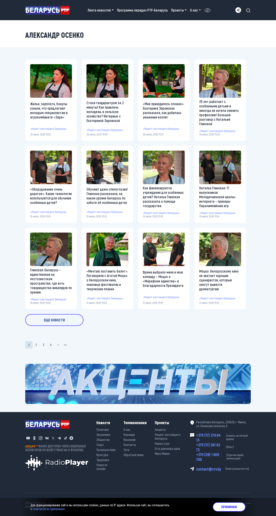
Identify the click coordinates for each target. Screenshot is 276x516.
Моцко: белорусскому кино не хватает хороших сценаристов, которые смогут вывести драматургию (219, 280)
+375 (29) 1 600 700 (220, 457)
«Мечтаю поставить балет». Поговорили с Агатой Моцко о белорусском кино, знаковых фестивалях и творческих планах (107, 280)
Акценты (160, 429)
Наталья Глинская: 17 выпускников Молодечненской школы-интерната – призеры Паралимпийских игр (217, 197)
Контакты (129, 445)
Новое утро (162, 443)
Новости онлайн (101, 467)
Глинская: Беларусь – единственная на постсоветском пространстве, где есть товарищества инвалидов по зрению (51, 281)
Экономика (103, 434)
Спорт (100, 445)
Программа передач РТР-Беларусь (142, 10)
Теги (126, 450)
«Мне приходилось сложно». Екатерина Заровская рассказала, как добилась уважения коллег (163, 110)
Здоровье (102, 460)
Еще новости (54, 320)
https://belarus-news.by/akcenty (47, 366)
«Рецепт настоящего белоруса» (48, 128)
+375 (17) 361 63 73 (215, 447)
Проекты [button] (177, 10)
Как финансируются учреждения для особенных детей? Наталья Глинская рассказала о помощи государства (163, 197)
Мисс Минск (162, 453)
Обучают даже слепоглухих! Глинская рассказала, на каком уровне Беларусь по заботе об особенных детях (107, 196)
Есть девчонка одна (167, 448)
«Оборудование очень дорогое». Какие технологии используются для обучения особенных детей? (51, 196)
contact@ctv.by (222, 469)
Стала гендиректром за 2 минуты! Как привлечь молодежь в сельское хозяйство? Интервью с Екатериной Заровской (105, 112)
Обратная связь (133, 455)
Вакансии (129, 440)
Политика (102, 429)
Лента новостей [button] (99, 10)
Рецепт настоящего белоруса (167, 436)
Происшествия (105, 450)
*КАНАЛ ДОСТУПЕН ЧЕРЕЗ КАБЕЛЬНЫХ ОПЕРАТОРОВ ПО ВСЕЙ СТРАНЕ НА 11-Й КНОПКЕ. (55, 448)
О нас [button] (194, 10)
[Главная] (49, 10)
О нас (126, 429)
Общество (103, 440)
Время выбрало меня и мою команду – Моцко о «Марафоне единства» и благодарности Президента (163, 279)
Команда (129, 434)
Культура (102, 455)
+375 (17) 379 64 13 (222, 437)
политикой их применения (49, 509)
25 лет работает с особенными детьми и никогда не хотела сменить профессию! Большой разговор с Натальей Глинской (219, 112)
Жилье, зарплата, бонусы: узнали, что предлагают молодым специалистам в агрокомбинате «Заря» (49, 110)
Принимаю (229, 507)
